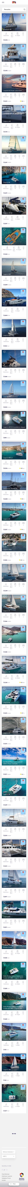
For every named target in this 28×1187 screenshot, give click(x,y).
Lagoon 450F (7, 152)
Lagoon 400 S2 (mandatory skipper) (14, 427)
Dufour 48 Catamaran (10, 825)
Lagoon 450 (7, 396)
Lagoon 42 (6, 519)
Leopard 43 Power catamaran (12, 90)
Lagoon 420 (7, 335)
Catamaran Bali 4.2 (9, 60)
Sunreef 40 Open (8, 243)
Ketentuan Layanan (7, 1176)
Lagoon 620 (7, 274)
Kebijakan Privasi (6, 1178)
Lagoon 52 (6, 917)
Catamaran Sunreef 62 (10, 488)
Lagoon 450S (7, 549)
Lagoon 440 (7, 121)
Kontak (4, 1180)
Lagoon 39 (6, 641)
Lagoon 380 (7, 855)
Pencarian (7, 9)
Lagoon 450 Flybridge (10, 366)
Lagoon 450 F (7, 580)
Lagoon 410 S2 (7, 213)
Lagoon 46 (6, 182)
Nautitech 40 (7, 29)
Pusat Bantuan (5, 1174)
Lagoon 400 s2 (7, 458)
